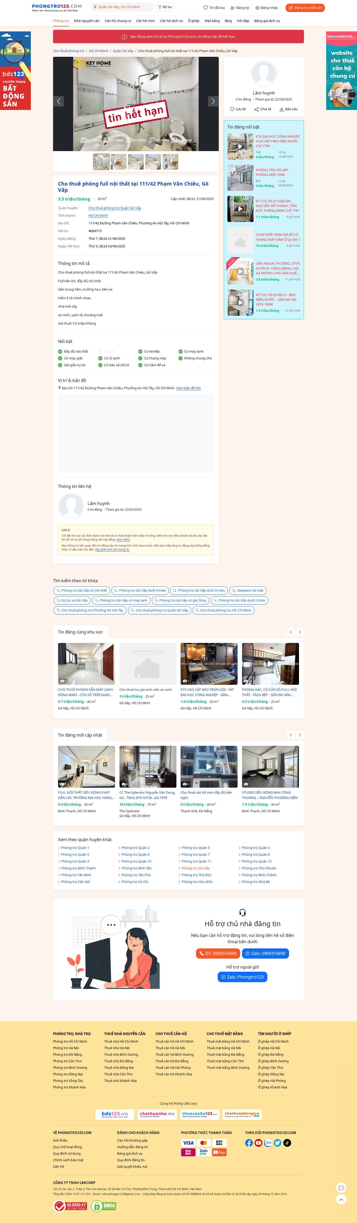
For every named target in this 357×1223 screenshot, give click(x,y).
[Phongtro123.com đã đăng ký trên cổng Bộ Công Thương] (70, 1206)
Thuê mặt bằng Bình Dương (228, 1067)
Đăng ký (242, 7)
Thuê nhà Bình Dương (121, 1054)
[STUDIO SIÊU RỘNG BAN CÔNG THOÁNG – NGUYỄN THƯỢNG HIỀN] (270, 767)
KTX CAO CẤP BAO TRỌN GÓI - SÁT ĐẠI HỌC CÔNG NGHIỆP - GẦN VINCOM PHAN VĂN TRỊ (207, 692)
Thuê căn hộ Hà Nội (170, 1048)
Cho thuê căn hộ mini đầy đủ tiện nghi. (206, 795)
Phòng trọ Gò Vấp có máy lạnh (123, 600)
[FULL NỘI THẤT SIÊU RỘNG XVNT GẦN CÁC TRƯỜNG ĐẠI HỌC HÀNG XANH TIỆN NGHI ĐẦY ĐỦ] (86, 767)
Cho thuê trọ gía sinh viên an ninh (145, 689)
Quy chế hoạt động (67, 1147)
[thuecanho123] (199, 1114)
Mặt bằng (212, 20)
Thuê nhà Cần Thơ (118, 1074)
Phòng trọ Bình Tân (137, 868)
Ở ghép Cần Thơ (270, 1067)
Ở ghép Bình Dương (273, 1061)
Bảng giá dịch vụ (267, 20)
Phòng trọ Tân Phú (136, 874)
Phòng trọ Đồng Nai (68, 1074)
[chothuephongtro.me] (242, 1114)
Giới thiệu (60, 1140)
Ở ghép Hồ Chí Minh (273, 1041)
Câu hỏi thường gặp (132, 1140)
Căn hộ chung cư (118, 20)
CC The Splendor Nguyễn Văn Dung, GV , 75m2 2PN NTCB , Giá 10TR (147, 795)
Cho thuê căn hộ (171, 1033)
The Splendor (129, 811)
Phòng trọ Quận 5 (75, 854)
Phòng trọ (61, 20)
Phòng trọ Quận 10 (136, 861)
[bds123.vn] (114, 1114)
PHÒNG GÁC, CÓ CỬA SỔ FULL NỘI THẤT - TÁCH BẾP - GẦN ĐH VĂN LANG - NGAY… (269, 692)
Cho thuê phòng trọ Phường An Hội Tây (92, 610)
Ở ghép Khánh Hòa (272, 1087)
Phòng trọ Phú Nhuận (259, 868)
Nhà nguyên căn (87, 20)
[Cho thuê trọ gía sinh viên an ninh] (147, 664)
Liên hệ (58, 1166)
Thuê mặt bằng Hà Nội (224, 1048)
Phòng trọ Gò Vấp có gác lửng (182, 600)
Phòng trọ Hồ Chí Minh (70, 1041)
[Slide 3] (136, 161)
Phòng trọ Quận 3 (196, 847)
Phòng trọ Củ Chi (135, 881)
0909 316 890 (81, 1194)
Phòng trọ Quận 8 (256, 854)
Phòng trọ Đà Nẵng (67, 1054)
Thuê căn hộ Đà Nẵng (172, 1061)
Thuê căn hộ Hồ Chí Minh (175, 1041)
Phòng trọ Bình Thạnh (78, 868)
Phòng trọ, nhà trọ (72, 1033)
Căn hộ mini (145, 20)
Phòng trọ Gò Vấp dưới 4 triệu (142, 590)
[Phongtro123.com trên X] (277, 1145)
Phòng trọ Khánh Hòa (69, 1087)
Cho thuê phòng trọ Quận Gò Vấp (115, 207)
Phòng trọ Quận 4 (256, 847)
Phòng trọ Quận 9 (75, 861)
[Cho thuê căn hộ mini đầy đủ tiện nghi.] (209, 767)
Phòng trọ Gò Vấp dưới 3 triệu (201, 590)
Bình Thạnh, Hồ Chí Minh (77, 811)
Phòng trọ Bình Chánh (259, 874)
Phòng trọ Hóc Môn (197, 881)
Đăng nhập (269, 7)
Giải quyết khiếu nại (132, 1166)
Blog (228, 20)
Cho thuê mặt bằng (225, 1033)
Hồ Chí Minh (98, 215)
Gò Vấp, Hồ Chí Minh (73, 708)
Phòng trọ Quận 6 (135, 854)
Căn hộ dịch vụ (171, 20)
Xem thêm (123, 539)
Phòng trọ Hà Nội (66, 1048)
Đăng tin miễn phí (308, 7)
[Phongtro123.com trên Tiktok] (287, 1145)
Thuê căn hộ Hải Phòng (173, 1067)
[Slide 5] (170, 161)
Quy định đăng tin (131, 1160)
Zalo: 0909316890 (268, 953)
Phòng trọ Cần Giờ (75, 881)
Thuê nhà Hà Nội (117, 1048)
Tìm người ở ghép (274, 1033)
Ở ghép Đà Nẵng (271, 1054)
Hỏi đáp (243, 20)
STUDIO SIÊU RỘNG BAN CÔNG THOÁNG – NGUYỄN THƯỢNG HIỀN (270, 795)
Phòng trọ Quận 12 (257, 861)
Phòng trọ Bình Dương (70, 1067)
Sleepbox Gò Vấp (250, 590)
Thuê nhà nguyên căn (125, 1033)
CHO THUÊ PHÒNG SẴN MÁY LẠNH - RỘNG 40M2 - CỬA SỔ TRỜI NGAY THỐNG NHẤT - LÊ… (86, 692)
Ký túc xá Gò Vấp (74, 600)
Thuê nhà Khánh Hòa (120, 1081)
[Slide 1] (101, 161)
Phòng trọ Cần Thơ (67, 1061)
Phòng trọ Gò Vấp (196, 868)
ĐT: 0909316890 (221, 953)
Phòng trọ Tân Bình (76, 874)
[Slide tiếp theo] (210, 101)
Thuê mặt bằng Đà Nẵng (225, 1054)
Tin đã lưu (217, 7)
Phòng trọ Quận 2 (135, 847)
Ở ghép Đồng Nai (271, 1074)
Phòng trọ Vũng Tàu (68, 1081)
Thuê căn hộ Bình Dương (175, 1054)
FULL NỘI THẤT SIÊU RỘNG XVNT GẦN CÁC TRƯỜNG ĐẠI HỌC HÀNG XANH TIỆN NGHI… (85, 795)
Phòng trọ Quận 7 (196, 854)
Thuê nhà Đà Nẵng (118, 1061)
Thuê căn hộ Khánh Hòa (174, 1074)
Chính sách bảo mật (68, 1160)
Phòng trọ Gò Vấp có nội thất (84, 590)
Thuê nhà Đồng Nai (119, 1067)
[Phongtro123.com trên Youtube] (258, 1145)
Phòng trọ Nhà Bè (256, 881)
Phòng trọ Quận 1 (75, 847)
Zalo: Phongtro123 (245, 977)
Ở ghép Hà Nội (269, 1048)
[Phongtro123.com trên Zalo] (268, 1145)
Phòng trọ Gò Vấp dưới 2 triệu (241, 600)
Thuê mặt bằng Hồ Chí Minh (228, 1041)
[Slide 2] (118, 161)
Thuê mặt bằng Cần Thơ (225, 1061)
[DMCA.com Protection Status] (103, 1206)
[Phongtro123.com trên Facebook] (249, 1145)
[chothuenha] (157, 1114)
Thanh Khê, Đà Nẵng (196, 811)
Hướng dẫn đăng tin (132, 1147)
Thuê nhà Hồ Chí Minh (121, 1041)
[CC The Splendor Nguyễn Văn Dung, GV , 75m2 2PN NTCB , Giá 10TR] (147, 767)
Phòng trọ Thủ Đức (196, 874)
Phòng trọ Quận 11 (196, 861)
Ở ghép (193, 20)
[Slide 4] (153, 161)
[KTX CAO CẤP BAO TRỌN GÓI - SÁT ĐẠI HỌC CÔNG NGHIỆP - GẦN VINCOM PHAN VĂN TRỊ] (209, 664)
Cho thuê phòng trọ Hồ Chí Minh (225, 610)
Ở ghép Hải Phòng (272, 1081)
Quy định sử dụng (67, 1153)
